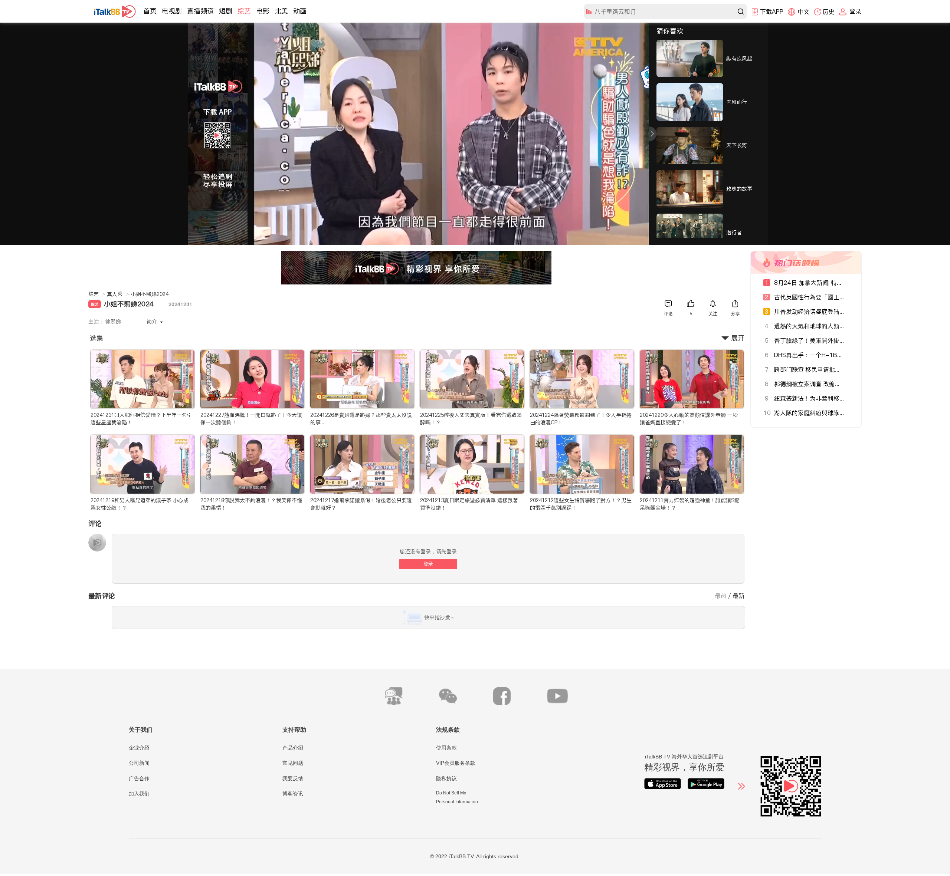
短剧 (225, 11)
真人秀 (118, 294)
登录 (428, 564)
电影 (262, 11)
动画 (300, 11)
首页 (150, 11)
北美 (281, 11)
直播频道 (200, 11)
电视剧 (172, 11)
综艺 (244, 11)
